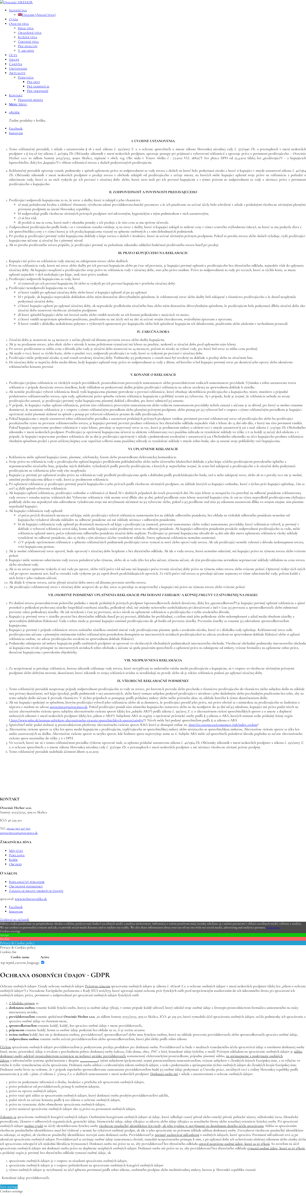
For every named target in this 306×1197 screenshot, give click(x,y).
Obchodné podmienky (26, 886)
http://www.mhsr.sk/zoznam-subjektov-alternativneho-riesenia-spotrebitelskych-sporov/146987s (77, 720)
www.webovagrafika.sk (31, 899)
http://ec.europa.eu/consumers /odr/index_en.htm (223, 724)
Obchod (15, 864)
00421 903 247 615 (18, 828)
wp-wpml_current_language (20, 962)
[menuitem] (157, 12)
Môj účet (16, 851)
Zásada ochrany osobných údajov (36, 891)
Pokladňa (17, 855)
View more (273, 927)
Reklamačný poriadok (27, 882)
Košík (13, 859)
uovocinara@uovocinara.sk (68, 707)
